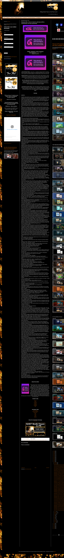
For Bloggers (38, 17)
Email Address (6, 37)
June (55, 516)
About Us (8, 17)
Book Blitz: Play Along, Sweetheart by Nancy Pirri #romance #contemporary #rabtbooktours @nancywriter (10, 148)
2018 (54, 460)
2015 (54, 524)
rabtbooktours (13, 139)
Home (4, 17)
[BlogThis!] (31, 438)
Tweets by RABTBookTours (7, 143)
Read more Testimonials (11, 115)
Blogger (55, 551)
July (54, 515)
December (55, 462)
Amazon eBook (35, 410)
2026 (54, 451)
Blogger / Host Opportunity (13, 56)
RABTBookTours (7, 139)
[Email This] (30, 438)
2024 (54, 453)
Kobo (35, 415)
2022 (54, 455)
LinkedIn (35, 403)
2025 (54, 452)
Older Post (47, 467)
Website (35, 400)
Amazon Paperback (35, 411)
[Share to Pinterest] (34, 438)
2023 (54, 454)
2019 (54, 459)
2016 (54, 523)
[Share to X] (32, 438)
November (55, 463)
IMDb (35, 406)
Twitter (35, 401)
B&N (35, 413)
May (54, 517)
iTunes (35, 414)
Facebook (35, 402)
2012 (54, 528)
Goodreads (35, 405)
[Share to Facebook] (33, 438)
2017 (54, 461)
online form (8, 21)
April (54, 518)
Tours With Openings (31, 17)
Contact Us (25, 17)
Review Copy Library (18, 17)
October (55, 511)
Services (12, 17)
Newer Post (23, 467)
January (55, 522)
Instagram (35, 404)
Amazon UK (35, 412)
